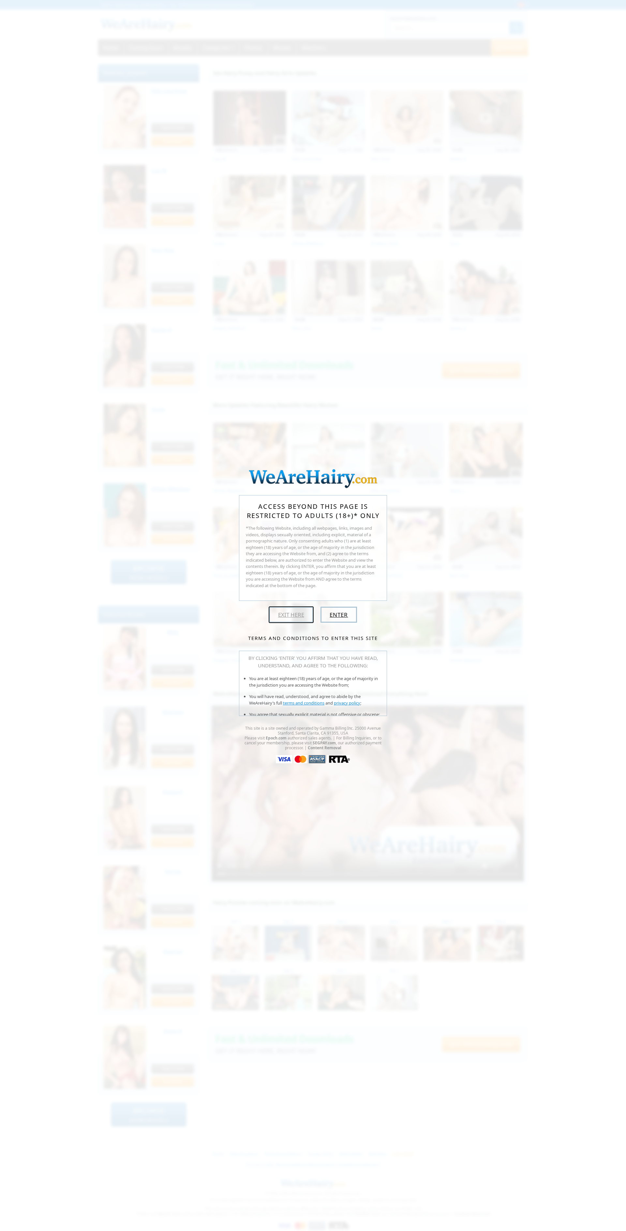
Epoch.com (276, 738)
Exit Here (291, 614)
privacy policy (347, 703)
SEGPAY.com (324, 742)
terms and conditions (303, 703)
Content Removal (324, 747)
